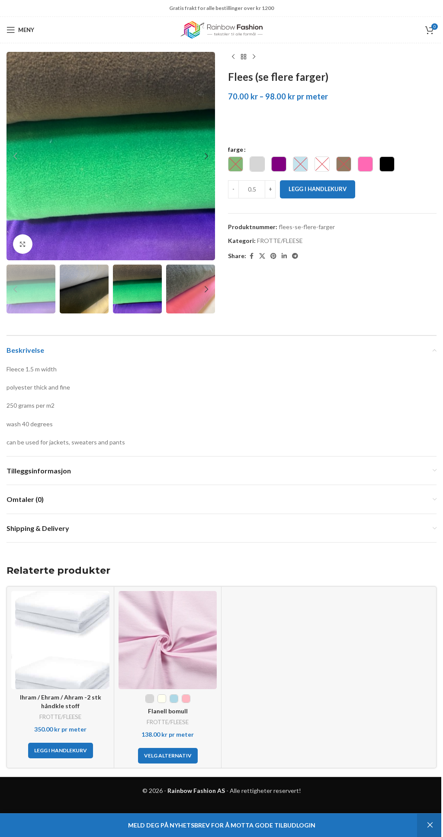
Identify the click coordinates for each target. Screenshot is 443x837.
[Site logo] (221, 29)
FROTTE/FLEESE (280, 240)
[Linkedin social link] (284, 256)
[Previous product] (233, 57)
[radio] (235, 164)
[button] (15, 156)
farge (235, 149)
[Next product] (254, 57)
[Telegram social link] (295, 256)
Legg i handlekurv (318, 188)
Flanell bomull (168, 711)
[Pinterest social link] (273, 256)
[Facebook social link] (251, 256)
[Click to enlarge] (22, 244)
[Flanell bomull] (168, 640)
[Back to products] (243, 57)
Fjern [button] (430, 825)
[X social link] (262, 256)
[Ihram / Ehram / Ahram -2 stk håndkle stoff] (60, 640)
